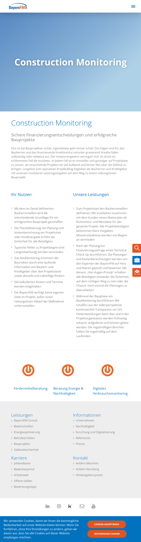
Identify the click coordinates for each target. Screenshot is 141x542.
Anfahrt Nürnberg (87, 469)
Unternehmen (85, 420)
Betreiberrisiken (24, 438)
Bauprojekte (22, 444)
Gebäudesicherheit (26, 450)
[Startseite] (21, 6)
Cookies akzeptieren (106, 524)
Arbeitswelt (21, 475)
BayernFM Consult (25, 420)
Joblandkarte (22, 463)
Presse (80, 444)
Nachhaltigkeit (85, 426)
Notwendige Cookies (107, 533)
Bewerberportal (24, 469)
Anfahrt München (87, 463)
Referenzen (83, 438)
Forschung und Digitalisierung (95, 432)
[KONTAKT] (136, 272)
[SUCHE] (136, 248)
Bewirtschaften (23, 426)
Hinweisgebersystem (89, 475)
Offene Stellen (23, 481)
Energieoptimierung (27, 432)
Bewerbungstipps (25, 487)
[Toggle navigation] (133, 6)
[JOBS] (136, 260)
